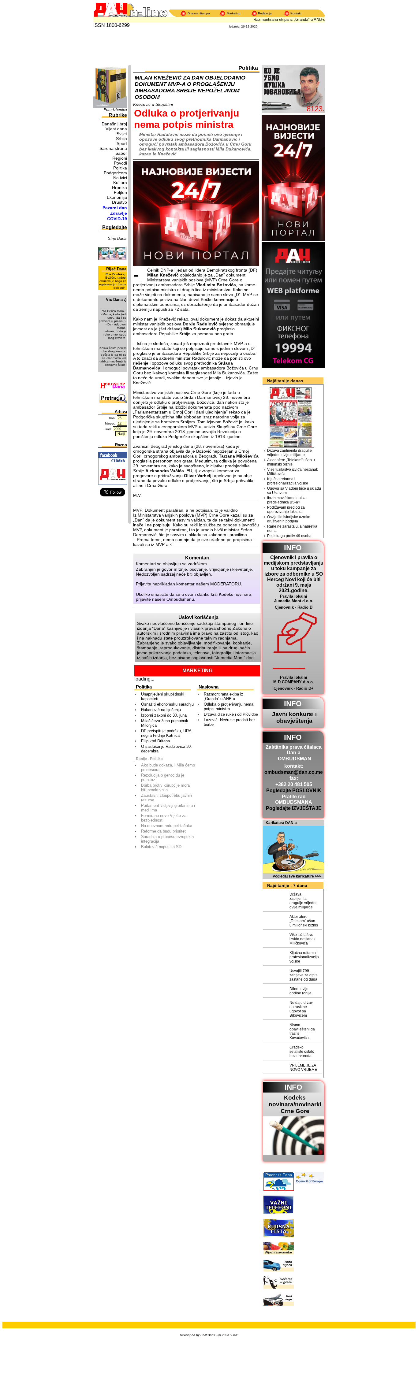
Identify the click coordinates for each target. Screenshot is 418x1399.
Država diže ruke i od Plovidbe (231, 714)
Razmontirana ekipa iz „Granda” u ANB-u (281, 19)
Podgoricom (115, 172)
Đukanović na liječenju (161, 709)
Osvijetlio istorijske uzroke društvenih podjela (288, 519)
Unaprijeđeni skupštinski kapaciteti (162, 696)
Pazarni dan (115, 207)
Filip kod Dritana (155, 741)
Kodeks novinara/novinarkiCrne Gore (295, 1104)
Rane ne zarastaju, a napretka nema (292, 528)
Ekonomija (117, 197)
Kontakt (295, 13)
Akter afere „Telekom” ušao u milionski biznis (291, 462)
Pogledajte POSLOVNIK (293, 790)
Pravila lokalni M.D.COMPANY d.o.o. (293, 679)
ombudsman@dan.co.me (293, 772)
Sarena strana (113, 148)
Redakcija (265, 13)
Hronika (119, 187)
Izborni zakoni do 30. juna (164, 715)
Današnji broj (114, 123)
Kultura (120, 182)
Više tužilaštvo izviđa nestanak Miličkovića (292, 471)
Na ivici (120, 177)
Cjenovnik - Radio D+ (294, 688)
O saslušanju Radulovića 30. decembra (166, 748)
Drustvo (119, 202)
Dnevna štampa (199, 13)
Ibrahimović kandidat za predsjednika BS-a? (287, 500)
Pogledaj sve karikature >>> (297, 876)
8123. (316, 109)
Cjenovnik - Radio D (293, 607)
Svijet (122, 133)
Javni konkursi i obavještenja (294, 717)
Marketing (234, 13)
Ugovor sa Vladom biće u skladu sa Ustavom (294, 490)
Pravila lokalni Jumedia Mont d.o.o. (293, 598)
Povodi (120, 163)
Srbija (121, 138)
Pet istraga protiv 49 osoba (289, 536)
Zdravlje (118, 213)
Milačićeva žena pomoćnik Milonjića (164, 723)
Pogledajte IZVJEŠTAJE (294, 808)
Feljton (120, 192)
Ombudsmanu (180, 599)
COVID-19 (117, 218)
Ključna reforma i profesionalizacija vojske (287, 481)
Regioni (119, 158)
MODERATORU (225, 583)
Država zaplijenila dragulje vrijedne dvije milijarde (289, 452)
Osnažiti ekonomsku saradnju (167, 704)
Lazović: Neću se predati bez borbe (230, 722)
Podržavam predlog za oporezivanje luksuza (286, 509)
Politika (120, 167)
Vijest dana (116, 128)
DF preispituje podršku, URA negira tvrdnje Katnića (166, 733)
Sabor (121, 153)
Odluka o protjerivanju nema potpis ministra (228, 706)
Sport (122, 143)
